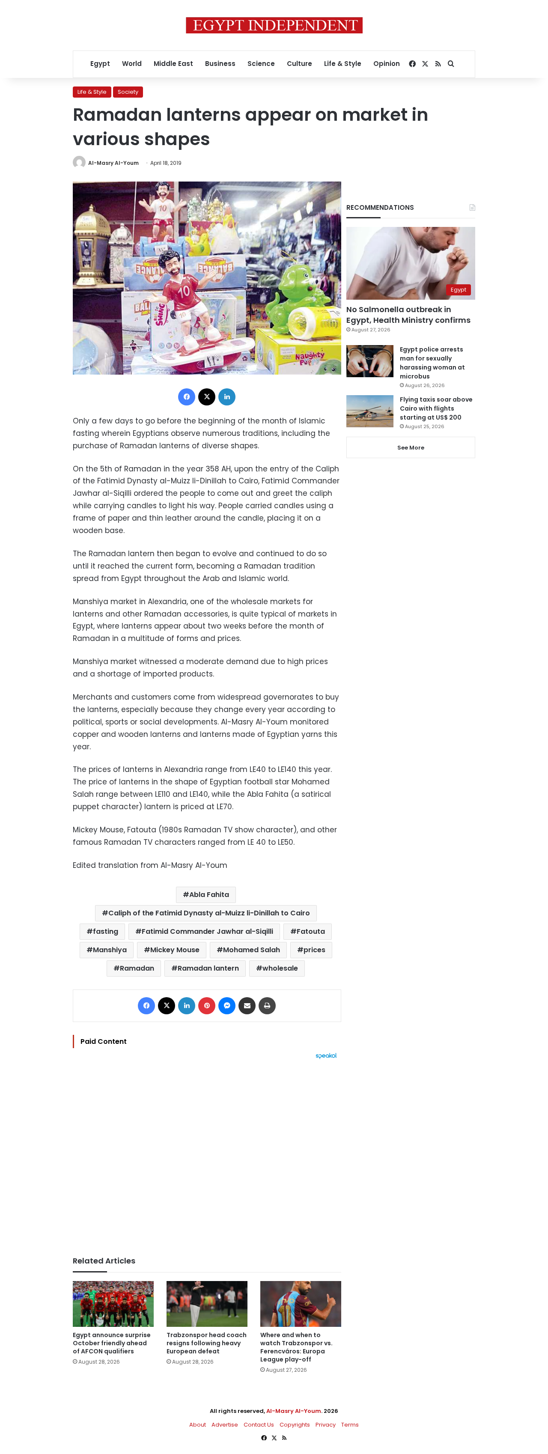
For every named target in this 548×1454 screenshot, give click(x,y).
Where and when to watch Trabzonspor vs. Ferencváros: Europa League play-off (296, 1347)
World (132, 63)
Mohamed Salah (251, 950)
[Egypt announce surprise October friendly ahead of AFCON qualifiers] (113, 1304)
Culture (299, 63)
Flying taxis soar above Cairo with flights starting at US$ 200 (436, 408)
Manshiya (110, 950)
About (197, 1425)
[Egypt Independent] (274, 25)
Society (128, 92)
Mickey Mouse (175, 950)
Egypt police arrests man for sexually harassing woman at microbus (432, 363)
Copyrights (295, 1425)
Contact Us (259, 1425)
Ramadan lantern (208, 968)
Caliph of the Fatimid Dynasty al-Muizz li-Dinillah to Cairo (209, 913)
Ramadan (137, 968)
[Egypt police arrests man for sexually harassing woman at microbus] (369, 361)
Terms (350, 1425)
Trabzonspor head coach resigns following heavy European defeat (207, 1343)
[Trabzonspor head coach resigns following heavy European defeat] (207, 1304)
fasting (105, 931)
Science (261, 63)
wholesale (280, 968)
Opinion (386, 63)
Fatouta (311, 931)
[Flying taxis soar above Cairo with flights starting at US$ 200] (369, 411)
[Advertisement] (207, 1153)
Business (220, 63)
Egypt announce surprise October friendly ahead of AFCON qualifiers (112, 1343)
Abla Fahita (209, 895)
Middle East (173, 63)
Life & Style (342, 63)
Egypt (100, 63)
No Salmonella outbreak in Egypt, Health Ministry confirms (408, 314)
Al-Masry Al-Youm (113, 163)
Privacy (326, 1425)
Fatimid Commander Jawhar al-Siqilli (207, 931)
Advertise (224, 1425)
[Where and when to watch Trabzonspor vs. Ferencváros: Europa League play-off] (300, 1304)
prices (314, 950)
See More (410, 448)
